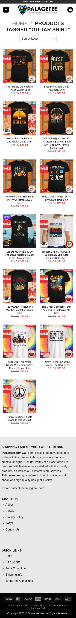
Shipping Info (13, 574)
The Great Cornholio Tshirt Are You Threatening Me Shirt (56, 309)
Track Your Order (16, 568)
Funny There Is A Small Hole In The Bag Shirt (57, 363)
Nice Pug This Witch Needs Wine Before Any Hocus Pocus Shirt (19, 364)
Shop (8, 555)
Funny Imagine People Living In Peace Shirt (19, 418)
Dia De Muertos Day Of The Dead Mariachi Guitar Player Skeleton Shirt (19, 254)
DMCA (9, 510)
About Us (23, 605)
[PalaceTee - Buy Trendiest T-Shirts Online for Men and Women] (38, 10)
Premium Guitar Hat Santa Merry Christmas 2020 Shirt (19, 199)
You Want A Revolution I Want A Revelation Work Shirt (19, 309)
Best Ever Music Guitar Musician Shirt (56, 88)
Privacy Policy (14, 517)
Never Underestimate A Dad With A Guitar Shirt (20, 140)
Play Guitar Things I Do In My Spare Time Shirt (56, 198)
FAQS (9, 523)
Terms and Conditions (19, 580)
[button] (6, 10)
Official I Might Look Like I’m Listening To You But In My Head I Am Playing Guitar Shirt (56, 143)
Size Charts (12, 562)
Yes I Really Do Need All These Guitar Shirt (19, 88)
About (9, 504)
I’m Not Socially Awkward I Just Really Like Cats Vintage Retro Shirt (56, 254)
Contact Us (12, 529)
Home (20, 23)
